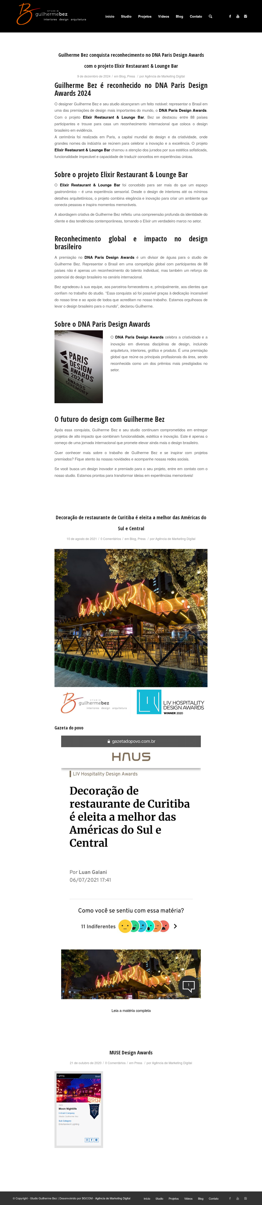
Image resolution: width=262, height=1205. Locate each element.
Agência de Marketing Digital (165, 76)
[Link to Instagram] (245, 16)
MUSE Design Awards (131, 1052)
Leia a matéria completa (131, 1010)
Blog (122, 76)
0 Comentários (111, 538)
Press (131, 76)
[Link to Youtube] (238, 16)
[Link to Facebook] (230, 16)
